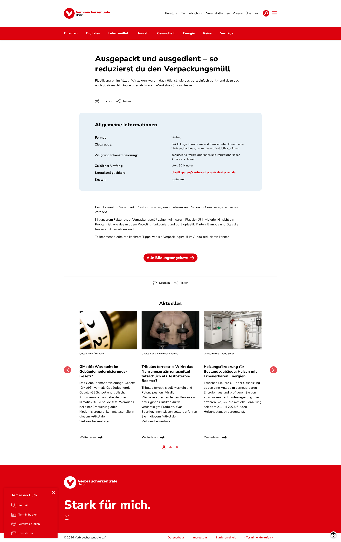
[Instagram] (66, 517)
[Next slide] (273, 369)
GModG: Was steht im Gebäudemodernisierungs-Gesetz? (103, 371)
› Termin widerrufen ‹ (258, 538)
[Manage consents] (333, 534)
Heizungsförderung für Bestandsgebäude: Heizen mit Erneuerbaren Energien (230, 371)
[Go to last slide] (67, 369)
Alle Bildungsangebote (167, 257)
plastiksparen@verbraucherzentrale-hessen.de (204, 172)
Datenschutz (176, 538)
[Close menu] (53, 492)
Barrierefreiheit (226, 538)
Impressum (200, 538)
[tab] (164, 447)
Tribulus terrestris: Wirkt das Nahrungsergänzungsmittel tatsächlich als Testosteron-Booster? (167, 373)
